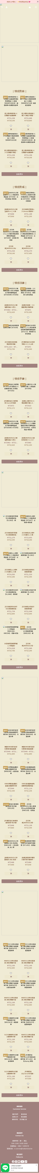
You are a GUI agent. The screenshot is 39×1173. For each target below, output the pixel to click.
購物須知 (15, 1119)
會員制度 (24, 1114)
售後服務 (24, 1117)
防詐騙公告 (23, 1119)
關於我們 (15, 1114)
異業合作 (15, 1117)
